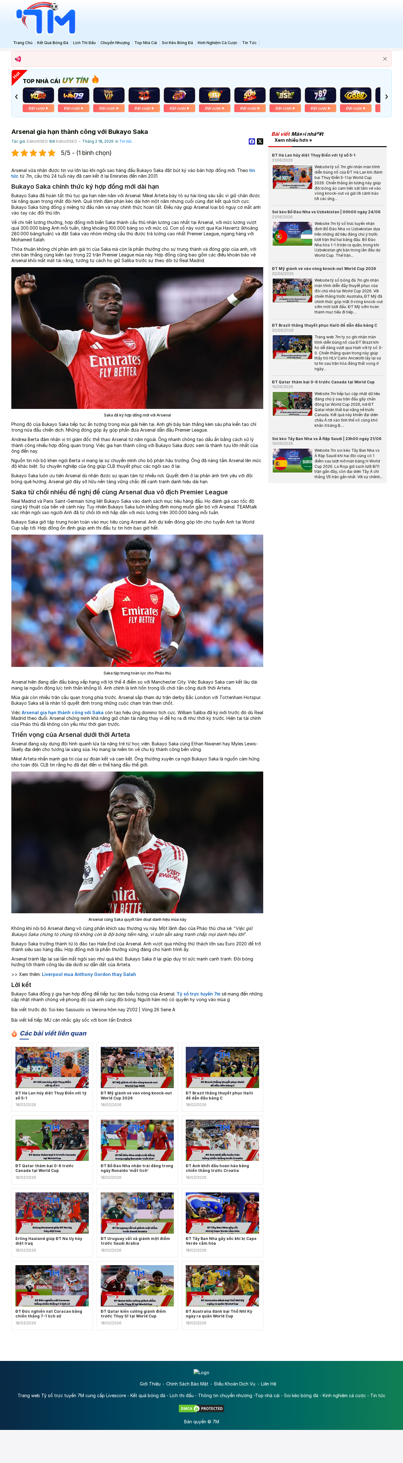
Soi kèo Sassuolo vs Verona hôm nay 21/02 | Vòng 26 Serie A (112, 1009)
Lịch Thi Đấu (84, 42)
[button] (16, 97)
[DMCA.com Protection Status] (201, 1408)
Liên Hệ (268, 1383)
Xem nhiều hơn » (293, 140)
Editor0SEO (37, 141)
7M (216, 1421)
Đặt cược (36, 108)
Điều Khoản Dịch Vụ (234, 1383)
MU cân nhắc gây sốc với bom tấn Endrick (88, 1020)
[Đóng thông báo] (385, 58)
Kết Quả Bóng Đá (52, 42)
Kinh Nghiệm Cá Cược (217, 42)
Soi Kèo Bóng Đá (177, 42)
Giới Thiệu (150, 1383)
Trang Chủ (22, 42)
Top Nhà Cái (145, 42)
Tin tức (125, 141)
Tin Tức (249, 42)
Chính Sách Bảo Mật (187, 1383)
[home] (44, 18)
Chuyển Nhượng (115, 42)
